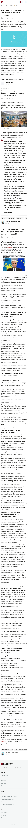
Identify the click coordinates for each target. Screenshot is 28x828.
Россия (21, 79)
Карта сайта (4, 812)
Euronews (9, 247)
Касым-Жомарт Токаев (8, 218)
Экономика (3, 783)
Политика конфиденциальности (9, 796)
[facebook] (10, 767)
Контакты (3, 815)
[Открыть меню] (26, 2)
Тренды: (3, 5)
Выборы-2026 (9, 5)
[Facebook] (10, 18)
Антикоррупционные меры (7, 801)
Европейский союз (7, 749)
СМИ (3, 79)
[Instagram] (2, 18)
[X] (12, 18)
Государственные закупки (7, 804)
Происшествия (4, 775)
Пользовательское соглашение (8, 794)
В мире (2, 785)
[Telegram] (7, 18)
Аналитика (3, 780)
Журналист (20, 218)
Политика (3, 778)
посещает (3, 741)
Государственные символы (7, 799)
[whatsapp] (4, 18)
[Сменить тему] (21, 2)
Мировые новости (11, 79)
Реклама (3, 817)
